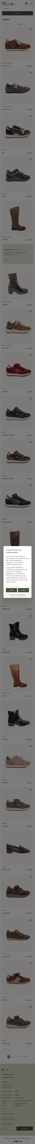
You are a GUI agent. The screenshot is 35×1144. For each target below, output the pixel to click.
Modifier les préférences (17, 595)
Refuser (11, 590)
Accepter (23, 590)
